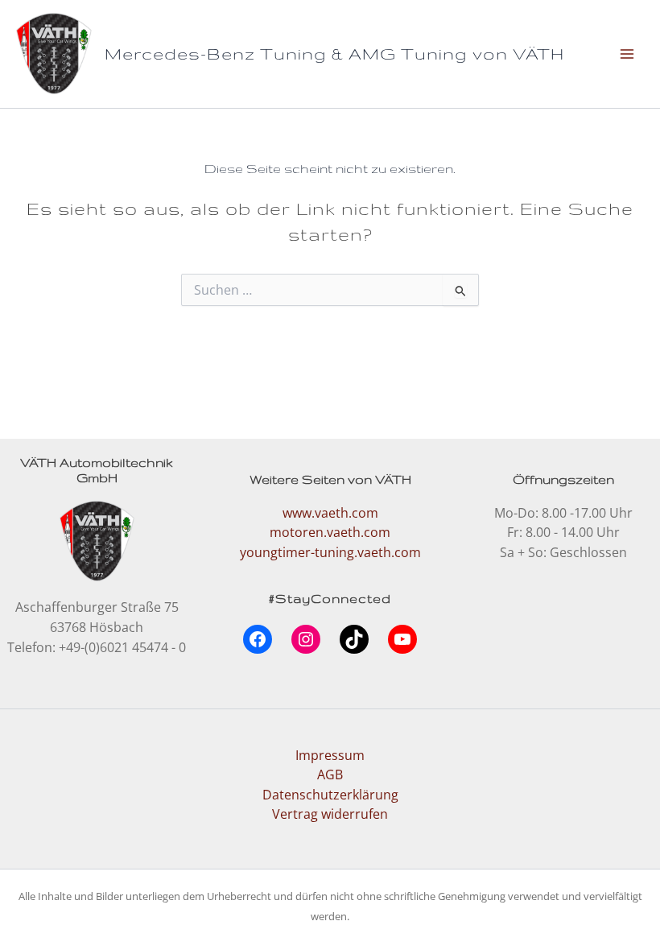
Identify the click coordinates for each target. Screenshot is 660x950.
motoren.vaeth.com (330, 531)
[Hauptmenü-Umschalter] (626, 53)
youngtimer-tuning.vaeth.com (330, 552)
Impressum (330, 755)
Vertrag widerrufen (330, 813)
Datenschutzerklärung (330, 794)
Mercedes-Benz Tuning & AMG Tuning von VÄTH (334, 53)
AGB (330, 774)
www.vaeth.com (330, 512)
